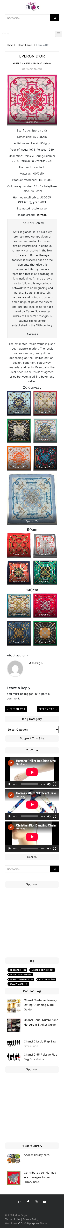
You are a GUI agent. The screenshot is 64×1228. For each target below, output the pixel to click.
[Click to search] (54, 17)
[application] (32, 772)
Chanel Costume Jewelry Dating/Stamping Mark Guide (40, 1004)
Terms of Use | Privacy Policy (22, 1219)
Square (17, 63)
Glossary (18, 970)
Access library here (36, 1155)
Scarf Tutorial (21, 979)
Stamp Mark (19, 984)
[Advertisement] (32, 923)
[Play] (9, 784)
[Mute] (49, 784)
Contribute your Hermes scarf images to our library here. (40, 1177)
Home (10, 45)
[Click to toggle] (58, 34)
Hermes (41, 215)
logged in (30, 693)
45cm (27, 63)
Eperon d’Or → (48, 709)
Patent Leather (21, 974)
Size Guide (47, 979)
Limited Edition (42, 970)
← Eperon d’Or (16, 709)
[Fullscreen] (54, 784)
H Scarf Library (24, 45)
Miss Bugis (35, 663)
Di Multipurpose (29, 1223)
